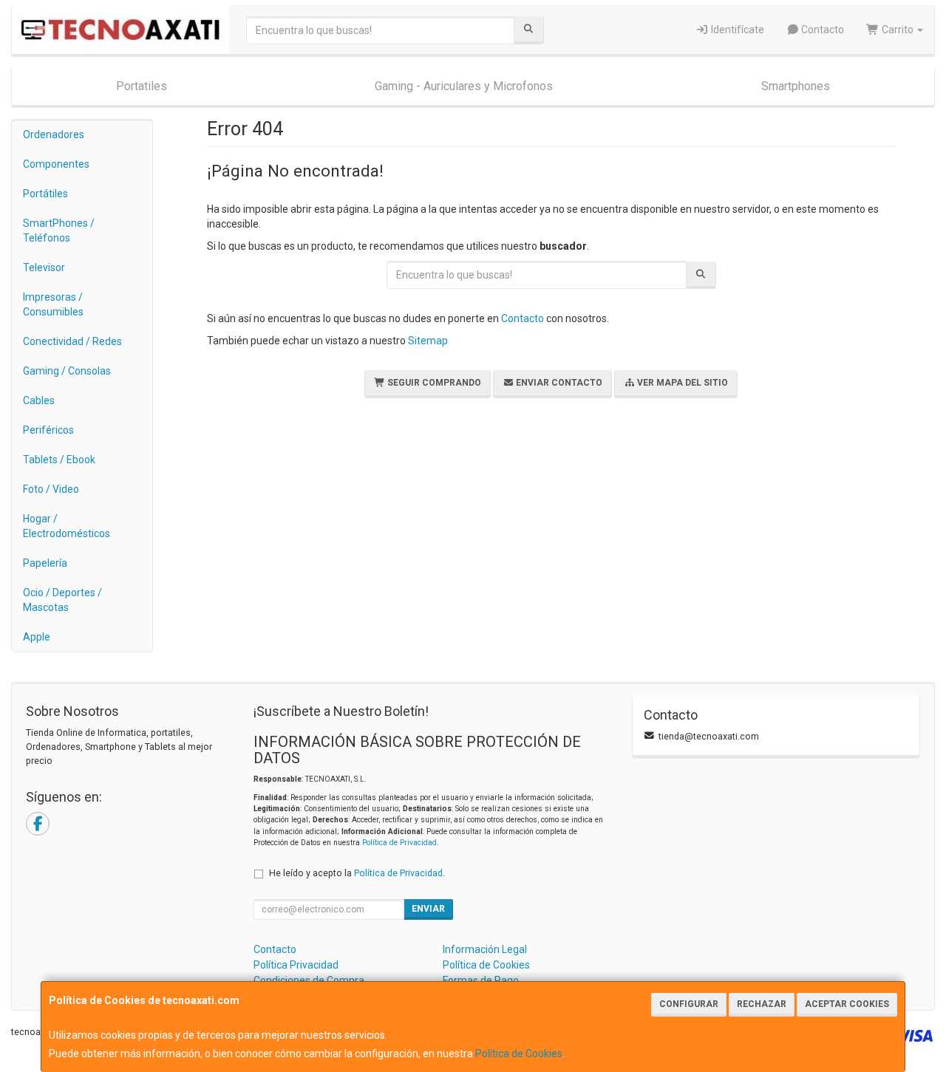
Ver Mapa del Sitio (681, 383)
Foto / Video (51, 489)
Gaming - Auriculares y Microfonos (464, 86)
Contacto (821, 29)
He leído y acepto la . (357, 872)
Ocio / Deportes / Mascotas (62, 600)
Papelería (45, 563)
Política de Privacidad (399, 843)
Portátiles (45, 193)
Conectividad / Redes (72, 341)
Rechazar (761, 1004)
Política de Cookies (518, 1053)
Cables (39, 400)
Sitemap (428, 340)
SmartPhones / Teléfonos (59, 230)
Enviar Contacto (558, 383)
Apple (36, 637)
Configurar (688, 1004)
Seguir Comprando (433, 383)
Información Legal (485, 949)
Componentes (56, 164)
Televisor (44, 267)
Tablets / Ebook (59, 459)
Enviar (428, 909)
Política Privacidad (295, 965)
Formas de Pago (481, 980)
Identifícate (736, 29)
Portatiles (141, 86)
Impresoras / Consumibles (53, 304)
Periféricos (48, 430)
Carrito (897, 29)
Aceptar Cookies (847, 1004)
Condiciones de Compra (308, 980)
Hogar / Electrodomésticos (66, 526)
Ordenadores (53, 134)
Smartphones (795, 86)
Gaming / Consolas (67, 371)
